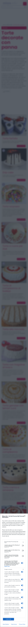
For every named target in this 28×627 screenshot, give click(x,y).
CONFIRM (8, 619)
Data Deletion (6, 624)
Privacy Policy (22, 624)
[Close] (25, 516)
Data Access (14, 624)
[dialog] (14, 570)
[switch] (22, 545)
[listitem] (14, 542)
